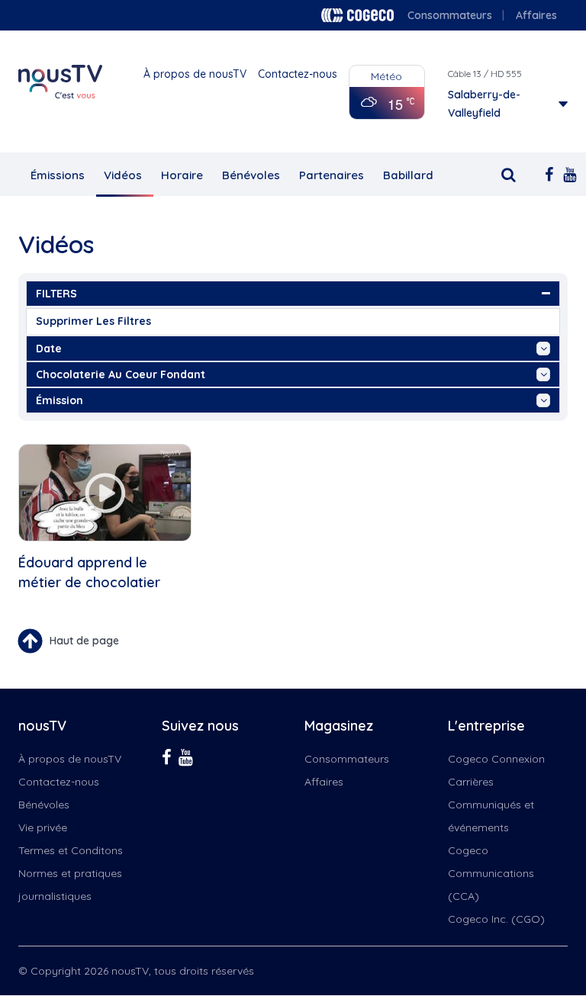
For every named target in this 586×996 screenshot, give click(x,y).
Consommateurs (449, 15)
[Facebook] (546, 173)
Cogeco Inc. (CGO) (496, 919)
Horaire (182, 175)
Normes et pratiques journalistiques (70, 884)
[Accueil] (60, 81)
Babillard (408, 175)
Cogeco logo (357, 15)
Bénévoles (251, 175)
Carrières (471, 782)
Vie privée (42, 827)
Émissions (58, 175)
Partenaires (331, 175)
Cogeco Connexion (496, 759)
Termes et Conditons (70, 850)
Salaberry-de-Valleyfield (484, 104)
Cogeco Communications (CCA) (491, 873)
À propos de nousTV (194, 74)
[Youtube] (564, 173)
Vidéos (123, 175)
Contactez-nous (297, 74)
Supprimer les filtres (93, 321)
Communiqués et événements (491, 816)
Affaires (536, 15)
